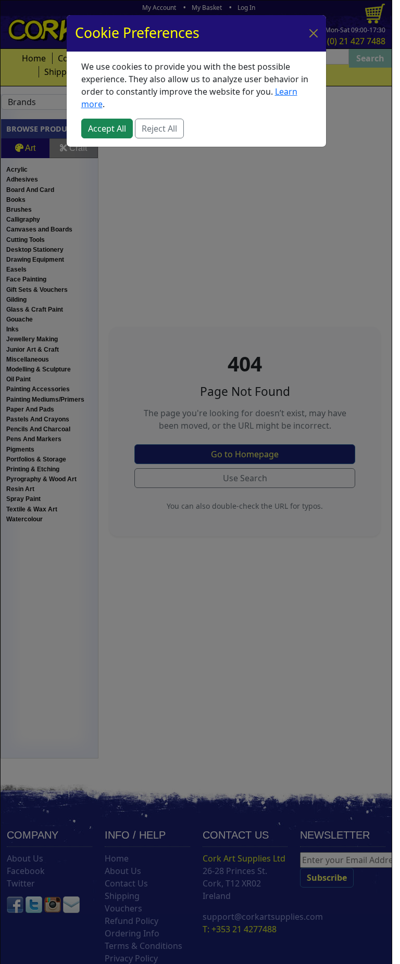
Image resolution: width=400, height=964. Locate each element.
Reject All (159, 128)
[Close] (313, 33)
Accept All (107, 128)
